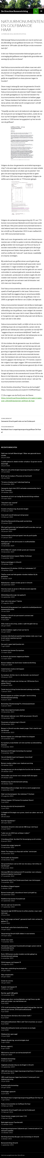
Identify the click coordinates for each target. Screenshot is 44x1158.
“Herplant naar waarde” (9, 503)
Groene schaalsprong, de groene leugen (14, 509)
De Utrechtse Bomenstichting (14, 11)
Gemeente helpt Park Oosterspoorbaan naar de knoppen (20, 880)
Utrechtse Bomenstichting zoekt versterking (16, 521)
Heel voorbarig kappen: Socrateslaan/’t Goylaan (17, 794)
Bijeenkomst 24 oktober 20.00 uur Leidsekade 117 (18, 568)
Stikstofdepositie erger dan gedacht (13, 595)
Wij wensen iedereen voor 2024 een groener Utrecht (19, 716)
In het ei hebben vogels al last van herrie (15, 630)
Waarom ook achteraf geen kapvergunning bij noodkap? (20, 470)
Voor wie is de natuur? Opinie (11, 601)
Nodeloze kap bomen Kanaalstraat (13, 899)
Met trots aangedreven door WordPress (12, 1155)
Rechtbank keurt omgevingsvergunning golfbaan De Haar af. (21, 429)
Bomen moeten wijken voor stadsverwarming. (17, 763)
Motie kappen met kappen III (11, 962)
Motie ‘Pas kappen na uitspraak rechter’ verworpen (19, 851)
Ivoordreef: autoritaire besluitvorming (14, 927)
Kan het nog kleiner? (8, 821)
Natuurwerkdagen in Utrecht (11, 562)
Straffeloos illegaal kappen (10, 886)
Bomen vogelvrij (7, 1046)
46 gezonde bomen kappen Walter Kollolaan (16, 556)
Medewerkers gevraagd (9, 1034)
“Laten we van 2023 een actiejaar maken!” (15, 833)
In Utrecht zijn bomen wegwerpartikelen (15, 656)
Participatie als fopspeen (9, 858)
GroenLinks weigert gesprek (11, 845)
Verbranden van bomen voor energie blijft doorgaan (19, 775)
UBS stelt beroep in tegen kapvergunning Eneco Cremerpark (22, 1071)
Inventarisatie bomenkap (9, 1085)
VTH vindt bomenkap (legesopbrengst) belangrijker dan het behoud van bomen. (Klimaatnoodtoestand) (21, 1008)
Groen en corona (7, 981)
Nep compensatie (7, 974)
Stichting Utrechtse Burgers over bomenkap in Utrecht (20, 1137)
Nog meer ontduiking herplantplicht (13, 968)
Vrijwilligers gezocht (8, 1091)
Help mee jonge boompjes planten (13, 710)
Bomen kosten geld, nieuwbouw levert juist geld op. (19, 892)
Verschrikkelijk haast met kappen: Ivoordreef (16, 757)
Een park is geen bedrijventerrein (12, 644)
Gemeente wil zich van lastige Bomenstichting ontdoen (20, 496)
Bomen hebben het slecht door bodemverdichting (18, 663)
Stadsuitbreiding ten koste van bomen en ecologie (18, 1028)
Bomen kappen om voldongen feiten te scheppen (18, 736)
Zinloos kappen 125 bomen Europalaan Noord (17, 800)
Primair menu (41, 11)
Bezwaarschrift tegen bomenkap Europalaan (16, 751)
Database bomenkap (8, 1059)
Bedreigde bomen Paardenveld (12, 1122)
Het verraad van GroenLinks (11, 905)
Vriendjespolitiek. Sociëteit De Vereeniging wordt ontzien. (21, 839)
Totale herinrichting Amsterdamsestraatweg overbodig (20, 689)
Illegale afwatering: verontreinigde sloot (15, 1040)
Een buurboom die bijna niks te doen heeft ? (16, 1016)
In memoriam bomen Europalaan (12, 650)
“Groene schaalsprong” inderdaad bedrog (15, 482)
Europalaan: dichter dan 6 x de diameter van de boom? (20, 675)
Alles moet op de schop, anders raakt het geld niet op (19, 624)
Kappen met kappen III (9, 987)
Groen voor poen (7, 940)
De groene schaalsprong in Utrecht (13, 722)
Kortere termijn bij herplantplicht (13, 806)
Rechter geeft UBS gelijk (9, 993)
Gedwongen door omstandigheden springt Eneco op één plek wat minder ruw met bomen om (20, 1000)
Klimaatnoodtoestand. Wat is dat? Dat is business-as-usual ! (22, 1022)
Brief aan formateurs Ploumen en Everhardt (16, 476)
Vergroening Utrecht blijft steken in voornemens (18, 933)
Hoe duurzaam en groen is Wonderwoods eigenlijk (18, 589)
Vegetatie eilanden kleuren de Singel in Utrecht (17, 1065)
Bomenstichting (20, 34)
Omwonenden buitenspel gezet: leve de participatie (19, 535)
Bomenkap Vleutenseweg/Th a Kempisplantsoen (18, 704)
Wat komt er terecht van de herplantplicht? (16, 1052)
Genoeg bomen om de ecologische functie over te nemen (20, 769)
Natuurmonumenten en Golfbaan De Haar (16, 1104)
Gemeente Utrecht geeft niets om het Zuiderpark (18, 420)
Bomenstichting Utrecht (9, 1143)
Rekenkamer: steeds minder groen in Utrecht (16, 583)
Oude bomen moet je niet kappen (12, 669)
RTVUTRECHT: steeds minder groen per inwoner (18, 550)
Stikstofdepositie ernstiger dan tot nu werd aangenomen (20, 788)
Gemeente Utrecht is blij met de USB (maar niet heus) (19, 827)
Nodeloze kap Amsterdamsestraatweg (14, 782)
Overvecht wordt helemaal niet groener (15, 515)
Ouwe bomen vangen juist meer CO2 (14, 1116)
